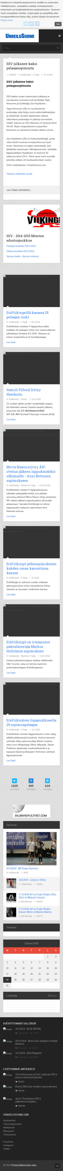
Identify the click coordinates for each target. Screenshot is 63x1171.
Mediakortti (9, 1127)
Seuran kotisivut (30, 256)
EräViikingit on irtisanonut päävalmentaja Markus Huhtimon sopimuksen (28, 646)
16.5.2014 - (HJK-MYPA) (28, 1028)
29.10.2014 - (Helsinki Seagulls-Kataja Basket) (36, 1042)
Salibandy (14, 872)
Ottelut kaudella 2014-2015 (20, 251)
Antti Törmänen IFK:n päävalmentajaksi (28, 1100)
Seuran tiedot (13, 256)
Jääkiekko (26, 884)
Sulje (58, 24)
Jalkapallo (23, 1032)
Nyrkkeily (26, 901)
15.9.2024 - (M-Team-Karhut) (22, 868)
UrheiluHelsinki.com (24, 1165)
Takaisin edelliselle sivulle (19, 173)
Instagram (8, 1145)
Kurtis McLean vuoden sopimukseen (36, 1086)
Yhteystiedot (9, 1134)
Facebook (8, 1141)
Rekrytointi (8, 1131)
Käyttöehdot (9, 1120)
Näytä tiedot (7, 20)
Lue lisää (10, 342)
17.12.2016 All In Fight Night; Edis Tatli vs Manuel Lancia (37, 896)
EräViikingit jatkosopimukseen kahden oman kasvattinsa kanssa (31, 568)
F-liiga (36, 74)
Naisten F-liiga (28, 485)
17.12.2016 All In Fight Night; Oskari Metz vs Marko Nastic (35, 910)
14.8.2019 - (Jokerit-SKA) (32, 879)
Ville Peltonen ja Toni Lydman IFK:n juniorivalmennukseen (36, 1076)
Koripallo (22, 1047)
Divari (24, 399)
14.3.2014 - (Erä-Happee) (28, 1052)
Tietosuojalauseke (12, 1124)
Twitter (6, 1148)
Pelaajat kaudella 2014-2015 (21, 246)
